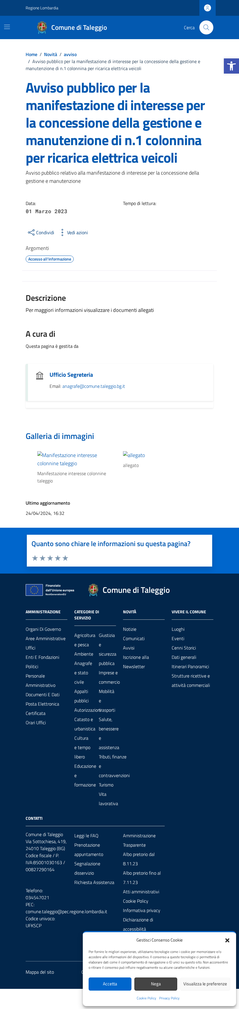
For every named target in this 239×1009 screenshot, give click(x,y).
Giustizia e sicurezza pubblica (107, 649)
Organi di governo (43, 629)
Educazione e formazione (85, 775)
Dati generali (184, 657)
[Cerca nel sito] (206, 27)
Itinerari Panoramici (190, 666)
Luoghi (178, 629)
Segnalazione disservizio (87, 868)
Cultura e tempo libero (82, 747)
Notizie (129, 629)
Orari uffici (36, 722)
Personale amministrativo (40, 680)
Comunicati (134, 638)
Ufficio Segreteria (71, 374)
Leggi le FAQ (86, 835)
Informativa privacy (141, 910)
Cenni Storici (184, 647)
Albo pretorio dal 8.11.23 (139, 859)
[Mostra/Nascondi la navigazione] (6, 26)
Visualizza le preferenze (205, 983)
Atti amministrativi (141, 891)
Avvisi (128, 647)
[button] (231, 66)
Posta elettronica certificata (42, 708)
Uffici (30, 647)
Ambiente (83, 653)
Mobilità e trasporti (107, 700)
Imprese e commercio (109, 677)
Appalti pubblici (81, 696)
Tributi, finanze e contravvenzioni (114, 766)
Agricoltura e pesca (84, 640)
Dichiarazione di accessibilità (138, 924)
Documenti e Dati (42, 694)
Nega (156, 983)
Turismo (106, 784)
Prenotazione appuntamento (88, 849)
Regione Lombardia (42, 8)
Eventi (178, 638)
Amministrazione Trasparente (139, 840)
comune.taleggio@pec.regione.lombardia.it (66, 911)
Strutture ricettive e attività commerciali (191, 680)
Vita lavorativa (108, 799)
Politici (32, 666)
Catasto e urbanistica (84, 724)
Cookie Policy (146, 998)
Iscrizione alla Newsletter (136, 662)
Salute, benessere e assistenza (109, 733)
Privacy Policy (169, 998)
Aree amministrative (46, 638)
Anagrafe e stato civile (83, 672)
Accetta (110, 983)
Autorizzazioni (87, 709)
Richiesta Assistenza (94, 882)
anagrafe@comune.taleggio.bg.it (93, 386)
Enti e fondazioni (42, 657)
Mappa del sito (40, 971)
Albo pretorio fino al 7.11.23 (142, 877)
